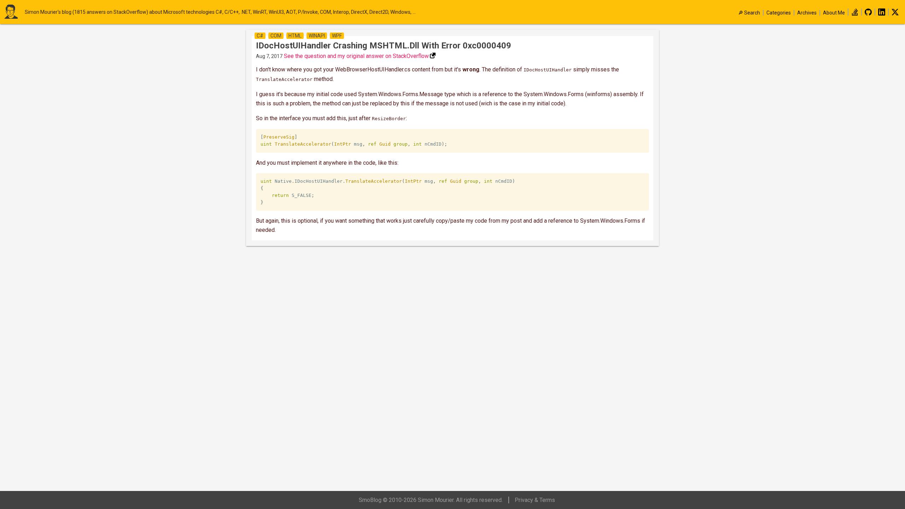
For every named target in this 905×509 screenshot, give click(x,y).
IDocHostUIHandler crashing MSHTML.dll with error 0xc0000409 (383, 46)
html (295, 36)
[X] (895, 14)
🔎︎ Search (749, 13)
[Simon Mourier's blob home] (14, 12)
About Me (834, 13)
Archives (807, 13)
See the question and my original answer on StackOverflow (356, 56)
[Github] (868, 14)
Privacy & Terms (535, 500)
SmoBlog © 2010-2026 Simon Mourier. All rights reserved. (431, 500)
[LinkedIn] (881, 14)
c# (260, 36)
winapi (317, 36)
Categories (778, 13)
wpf (337, 36)
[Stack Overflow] (854, 14)
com (275, 36)
